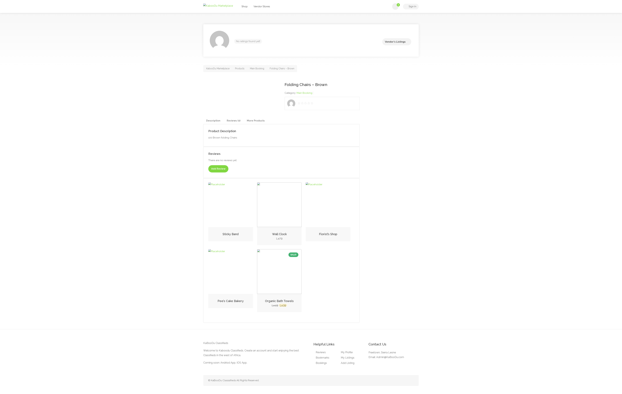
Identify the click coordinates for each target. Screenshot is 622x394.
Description (213, 120)
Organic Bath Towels (279, 301)
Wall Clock (279, 234)
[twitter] (396, 380)
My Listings (347, 357)
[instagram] (412, 380)
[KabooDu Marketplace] (218, 5)
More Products (256, 120)
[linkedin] (401, 380)
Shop (245, 6)
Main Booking (304, 92)
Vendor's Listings (395, 41)
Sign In (412, 6)
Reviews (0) (233, 120)
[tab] (213, 120)
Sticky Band (231, 234)
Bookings (321, 363)
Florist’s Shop (328, 234)
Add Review (218, 168)
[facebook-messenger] (406, 380)
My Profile (347, 352)
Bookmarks (322, 357)
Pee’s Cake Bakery (231, 301)
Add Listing (347, 363)
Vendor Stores (261, 6)
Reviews (321, 352)
